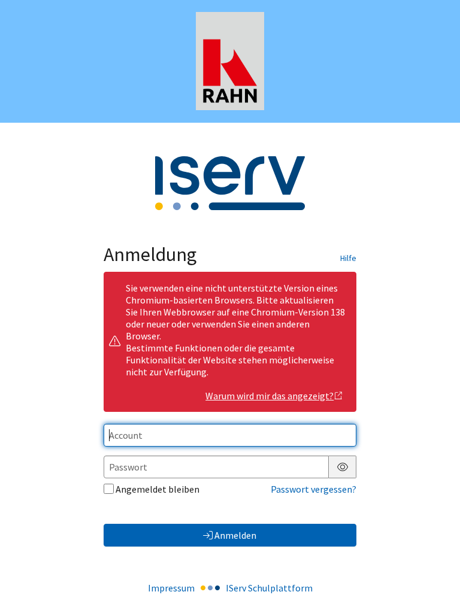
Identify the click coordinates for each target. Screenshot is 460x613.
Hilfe (348, 258)
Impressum (171, 588)
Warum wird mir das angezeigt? (269, 396)
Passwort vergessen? (313, 489)
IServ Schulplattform (269, 588)
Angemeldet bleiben (157, 489)
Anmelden (235, 535)
